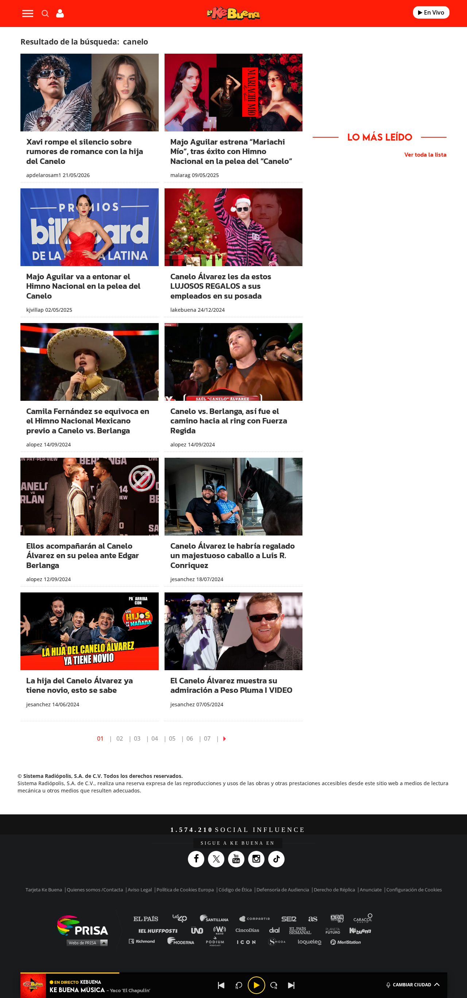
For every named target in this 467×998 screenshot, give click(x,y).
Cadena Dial (277, 929)
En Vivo (433, 12)
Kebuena (357, 929)
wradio (221, 929)
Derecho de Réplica (334, 889)
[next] (224, 738)
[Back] (221, 985)
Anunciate (371, 889)
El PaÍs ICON (248, 940)
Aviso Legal (140, 889)
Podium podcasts (217, 940)
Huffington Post (160, 929)
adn (336, 919)
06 (189, 738)
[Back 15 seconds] (239, 985)
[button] (233, 973)
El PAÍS (150, 919)
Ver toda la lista (425, 154)
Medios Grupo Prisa (85, 942)
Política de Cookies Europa (185, 889)
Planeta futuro (330, 929)
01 (100, 738)
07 (207, 738)
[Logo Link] (233, 14)
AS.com (312, 919)
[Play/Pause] (256, 985)
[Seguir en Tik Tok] (278, 859)
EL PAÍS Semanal (303, 929)
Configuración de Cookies (414, 889)
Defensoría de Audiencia (282, 889)
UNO (200, 929)
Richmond (145, 940)
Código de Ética (235, 889)
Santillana (219, 919)
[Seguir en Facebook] (198, 859)
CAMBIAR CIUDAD (412, 985)
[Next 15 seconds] (274, 985)
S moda (279, 940)
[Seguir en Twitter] (218, 859)
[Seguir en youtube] (238, 859)
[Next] (291, 985)
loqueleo (311, 940)
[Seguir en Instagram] (258, 859)
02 (119, 738)
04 (154, 738)
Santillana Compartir (258, 919)
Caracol (363, 919)
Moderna (181, 940)
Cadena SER (289, 919)
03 (137, 738)
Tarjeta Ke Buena (44, 889)
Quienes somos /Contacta (95, 889)
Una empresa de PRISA (85, 924)
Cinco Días (249, 929)
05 (172, 738)
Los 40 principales (185, 919)
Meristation (346, 940)
